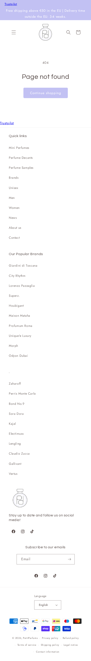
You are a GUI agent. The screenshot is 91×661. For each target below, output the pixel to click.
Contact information (47, 651)
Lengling (15, 443)
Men (12, 198)
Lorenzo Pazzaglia (22, 285)
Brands (14, 177)
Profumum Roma (20, 326)
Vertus (13, 473)
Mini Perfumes (19, 147)
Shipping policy (50, 645)
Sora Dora (16, 413)
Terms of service (26, 645)
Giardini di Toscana (23, 265)
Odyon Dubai (18, 355)
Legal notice (71, 645)
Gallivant (15, 463)
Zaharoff (15, 383)
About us (15, 227)
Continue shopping (45, 93)
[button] (14, 32)
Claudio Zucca (19, 453)
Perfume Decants (21, 157)
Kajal (12, 423)
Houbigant (16, 305)
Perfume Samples (21, 167)
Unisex (13, 188)
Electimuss (16, 433)
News (13, 217)
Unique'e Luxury (20, 335)
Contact (14, 237)
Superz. (14, 295)
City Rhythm (17, 275)
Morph (13, 345)
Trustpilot (11, 4)
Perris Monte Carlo (22, 393)
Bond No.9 (16, 403)
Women (14, 207)
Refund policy (71, 638)
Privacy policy (50, 638)
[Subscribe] (69, 559)
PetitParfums (30, 638)
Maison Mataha (19, 315)
